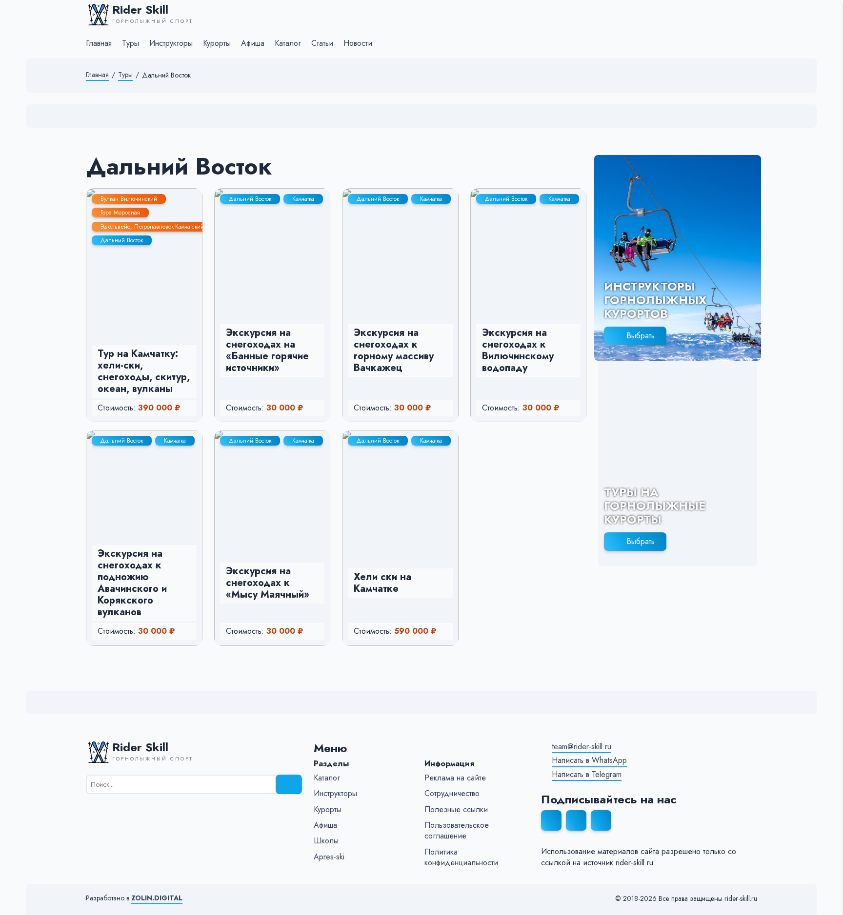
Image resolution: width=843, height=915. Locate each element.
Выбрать (640, 335)
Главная (97, 74)
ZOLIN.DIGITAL (156, 898)
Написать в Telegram (587, 774)
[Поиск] (289, 784)
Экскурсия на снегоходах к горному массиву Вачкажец (394, 350)
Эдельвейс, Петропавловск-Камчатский (152, 226)
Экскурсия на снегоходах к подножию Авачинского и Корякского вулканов (132, 582)
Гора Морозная (120, 212)
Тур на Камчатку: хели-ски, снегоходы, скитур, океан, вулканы (144, 371)
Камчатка (303, 199)
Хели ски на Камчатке (382, 583)
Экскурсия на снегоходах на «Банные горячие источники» (267, 350)
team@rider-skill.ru (581, 746)
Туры (125, 74)
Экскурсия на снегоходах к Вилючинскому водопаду (518, 350)
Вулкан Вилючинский (128, 199)
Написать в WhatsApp (589, 760)
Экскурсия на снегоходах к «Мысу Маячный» (267, 583)
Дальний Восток (121, 240)
